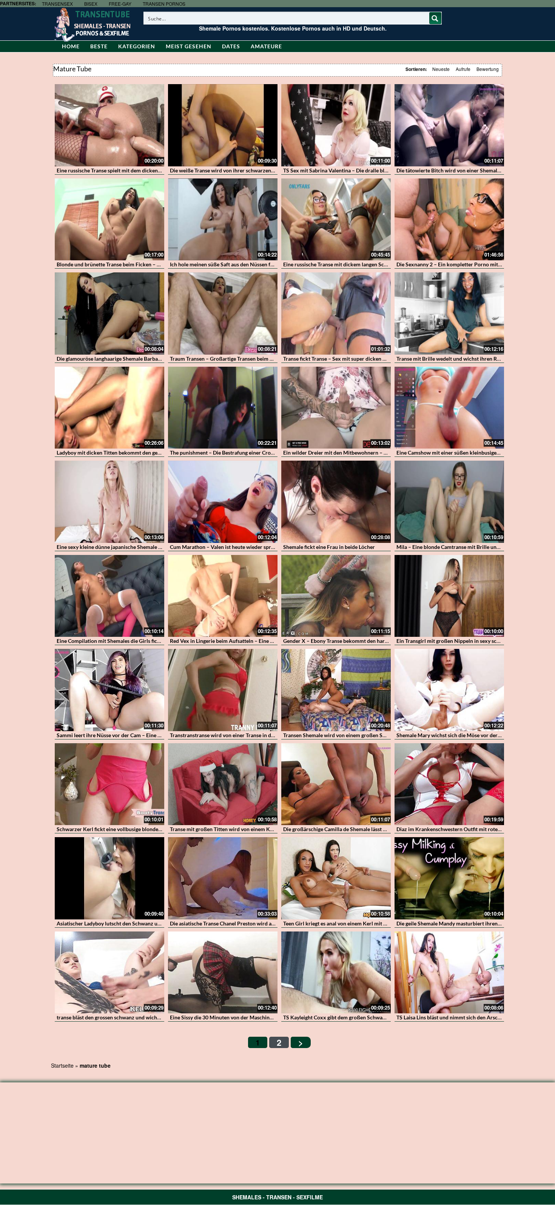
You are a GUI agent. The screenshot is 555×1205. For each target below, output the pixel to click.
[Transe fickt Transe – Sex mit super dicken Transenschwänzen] (336, 313)
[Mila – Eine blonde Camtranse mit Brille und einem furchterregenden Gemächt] (449, 502)
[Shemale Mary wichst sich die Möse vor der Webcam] (449, 690)
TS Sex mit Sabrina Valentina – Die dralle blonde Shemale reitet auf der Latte (372, 170)
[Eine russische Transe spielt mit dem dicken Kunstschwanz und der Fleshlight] (109, 125)
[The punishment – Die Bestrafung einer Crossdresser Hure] (223, 408)
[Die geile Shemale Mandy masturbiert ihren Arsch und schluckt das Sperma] (449, 878)
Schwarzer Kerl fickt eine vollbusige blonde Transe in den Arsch (131, 829)
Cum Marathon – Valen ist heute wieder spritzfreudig (232, 547)
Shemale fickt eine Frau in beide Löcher (329, 547)
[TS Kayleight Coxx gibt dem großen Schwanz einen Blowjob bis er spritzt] (336, 972)
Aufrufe (463, 69)
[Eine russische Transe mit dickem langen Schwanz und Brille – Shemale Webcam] (336, 219)
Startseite (62, 1065)
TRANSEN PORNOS (164, 4)
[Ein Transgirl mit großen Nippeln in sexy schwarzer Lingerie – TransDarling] (449, 596)
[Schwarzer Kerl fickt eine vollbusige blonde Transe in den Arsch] (109, 784)
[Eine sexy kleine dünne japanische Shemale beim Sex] (109, 502)
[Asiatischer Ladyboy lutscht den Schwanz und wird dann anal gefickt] (109, 878)
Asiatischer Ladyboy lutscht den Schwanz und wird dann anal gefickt (136, 923)
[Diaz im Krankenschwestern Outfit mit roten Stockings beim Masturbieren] (449, 784)
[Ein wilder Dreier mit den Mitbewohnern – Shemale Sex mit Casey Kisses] (336, 408)
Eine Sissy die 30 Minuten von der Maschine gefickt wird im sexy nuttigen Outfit (263, 1017)
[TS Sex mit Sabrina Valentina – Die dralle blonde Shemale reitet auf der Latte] (336, 125)
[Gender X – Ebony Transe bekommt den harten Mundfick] (336, 596)
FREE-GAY (120, 4)
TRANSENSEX (57, 4)
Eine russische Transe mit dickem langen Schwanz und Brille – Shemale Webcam (377, 264)
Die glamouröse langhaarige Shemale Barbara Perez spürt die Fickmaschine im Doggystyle (162, 358)
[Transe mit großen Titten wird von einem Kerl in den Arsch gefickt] (223, 784)
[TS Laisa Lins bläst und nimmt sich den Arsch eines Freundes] (449, 972)
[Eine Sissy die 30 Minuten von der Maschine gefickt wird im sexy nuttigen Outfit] (223, 972)
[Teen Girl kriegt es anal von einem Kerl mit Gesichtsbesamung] (336, 878)
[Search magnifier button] (435, 18)
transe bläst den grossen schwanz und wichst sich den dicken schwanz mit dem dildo (155, 1017)
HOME (71, 46)
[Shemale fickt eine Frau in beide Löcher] (336, 502)
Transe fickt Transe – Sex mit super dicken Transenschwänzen (355, 358)
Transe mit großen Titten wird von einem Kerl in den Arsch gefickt (247, 829)
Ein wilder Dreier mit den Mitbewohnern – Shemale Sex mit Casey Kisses (368, 452)
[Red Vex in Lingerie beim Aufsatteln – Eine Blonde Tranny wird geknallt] (223, 596)
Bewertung (487, 69)
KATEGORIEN (136, 46)
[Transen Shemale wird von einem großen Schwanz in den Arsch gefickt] (336, 690)
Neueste (441, 69)
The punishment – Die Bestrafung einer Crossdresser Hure (238, 452)
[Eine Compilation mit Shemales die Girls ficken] (109, 596)
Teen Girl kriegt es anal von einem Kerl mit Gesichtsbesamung (355, 923)
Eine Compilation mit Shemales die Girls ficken (111, 641)
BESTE (99, 46)
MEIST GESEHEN (188, 46)
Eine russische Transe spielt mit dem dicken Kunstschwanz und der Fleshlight (147, 170)
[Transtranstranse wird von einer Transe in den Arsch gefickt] (223, 690)
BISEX (90, 4)
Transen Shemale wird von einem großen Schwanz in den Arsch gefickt (365, 735)
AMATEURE (266, 46)
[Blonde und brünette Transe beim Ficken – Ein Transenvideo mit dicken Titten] (109, 219)
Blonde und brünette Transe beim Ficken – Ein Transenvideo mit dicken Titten (147, 264)
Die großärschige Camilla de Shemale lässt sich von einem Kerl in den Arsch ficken (379, 829)
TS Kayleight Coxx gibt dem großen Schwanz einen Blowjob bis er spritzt (368, 1017)
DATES (231, 46)
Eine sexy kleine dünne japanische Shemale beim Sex (118, 547)
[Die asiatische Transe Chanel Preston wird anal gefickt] (223, 878)
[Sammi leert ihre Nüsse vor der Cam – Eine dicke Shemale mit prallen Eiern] (109, 690)
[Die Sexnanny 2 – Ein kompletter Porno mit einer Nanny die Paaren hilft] (449, 219)
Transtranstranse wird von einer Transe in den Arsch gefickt (239, 735)
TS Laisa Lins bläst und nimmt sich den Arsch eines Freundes (466, 1017)
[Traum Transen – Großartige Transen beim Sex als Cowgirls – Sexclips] (223, 313)
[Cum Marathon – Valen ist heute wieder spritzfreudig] (223, 502)
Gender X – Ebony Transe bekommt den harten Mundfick (349, 641)
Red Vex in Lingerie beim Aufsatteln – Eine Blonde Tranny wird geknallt (253, 641)
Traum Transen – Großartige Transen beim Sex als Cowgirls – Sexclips (251, 358)
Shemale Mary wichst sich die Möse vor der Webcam (458, 735)
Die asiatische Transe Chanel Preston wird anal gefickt (233, 923)
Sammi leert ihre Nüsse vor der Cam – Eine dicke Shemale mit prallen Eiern (144, 735)
